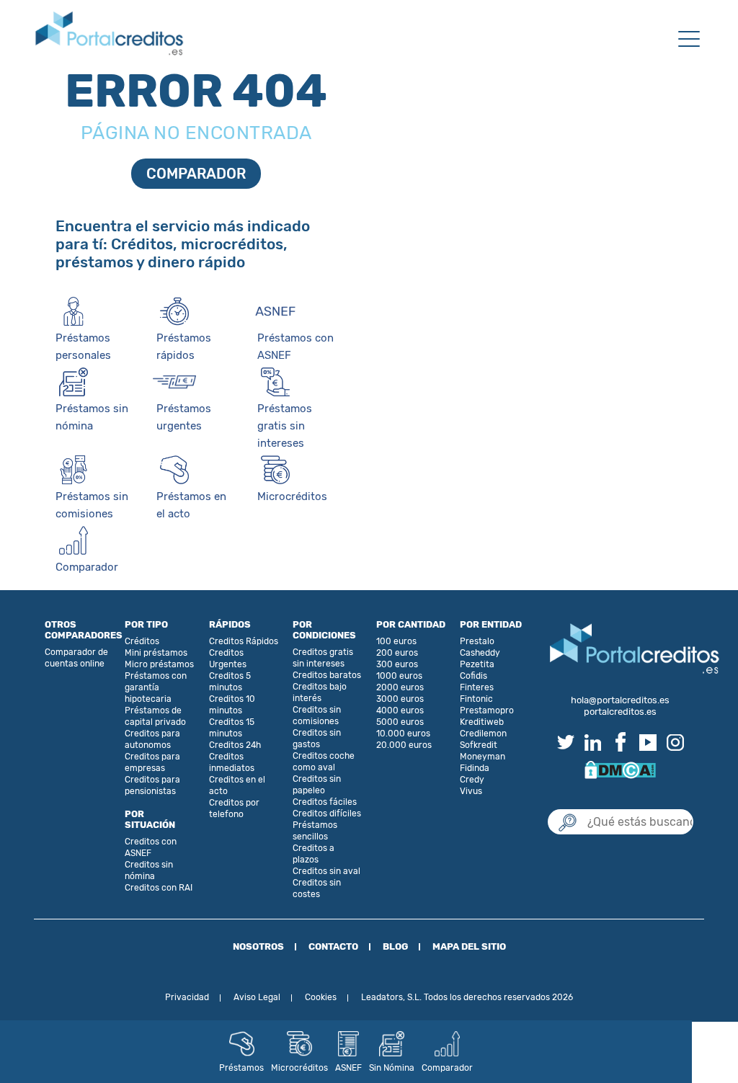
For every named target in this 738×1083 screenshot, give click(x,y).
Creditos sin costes (317, 888)
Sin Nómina (391, 1068)
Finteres (477, 687)
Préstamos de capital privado (155, 716)
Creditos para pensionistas (152, 785)
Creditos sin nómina (149, 870)
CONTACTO (333, 946)
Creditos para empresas (152, 762)
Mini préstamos (156, 653)
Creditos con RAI (158, 888)
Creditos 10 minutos (232, 705)
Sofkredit (478, 745)
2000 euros (400, 687)
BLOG (395, 946)
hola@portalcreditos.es (620, 700)
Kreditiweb (482, 722)
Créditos (142, 641)
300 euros (397, 664)
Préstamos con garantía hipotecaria (156, 687)
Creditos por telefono (234, 808)
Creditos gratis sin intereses (323, 658)
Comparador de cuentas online (76, 658)
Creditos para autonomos (152, 739)
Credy (472, 780)
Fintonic (476, 699)
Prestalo (477, 641)
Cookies (321, 997)
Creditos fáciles (325, 802)
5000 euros (400, 722)
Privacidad (187, 997)
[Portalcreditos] (635, 649)
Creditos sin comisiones (317, 715)
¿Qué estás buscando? (620, 794)
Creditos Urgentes (227, 658)
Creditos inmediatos (231, 762)
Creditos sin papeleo (317, 784)
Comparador (447, 1068)
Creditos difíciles (327, 813)
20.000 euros (404, 745)
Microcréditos (299, 1068)
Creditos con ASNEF (151, 847)
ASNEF (348, 1068)
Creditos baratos (327, 675)
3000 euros (400, 699)
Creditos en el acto (237, 785)
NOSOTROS (258, 946)
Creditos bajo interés (320, 692)
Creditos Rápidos (243, 641)
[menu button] (689, 40)
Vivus (471, 791)
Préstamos (241, 1068)
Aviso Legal (257, 997)
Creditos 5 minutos (230, 681)
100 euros (396, 641)
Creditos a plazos (313, 854)
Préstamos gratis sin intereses (284, 426)
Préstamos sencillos (315, 831)
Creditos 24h (235, 745)
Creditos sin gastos (317, 738)
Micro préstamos (159, 664)
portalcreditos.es (620, 711)
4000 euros (400, 710)
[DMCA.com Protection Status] (620, 768)
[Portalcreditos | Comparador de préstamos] (109, 34)
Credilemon (483, 733)
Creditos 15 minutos (231, 728)
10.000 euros (403, 733)
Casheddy (480, 653)
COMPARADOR (196, 173)
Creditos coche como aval (324, 761)
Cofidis (473, 676)
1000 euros (399, 676)
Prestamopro (487, 710)
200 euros (397, 653)
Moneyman (482, 757)
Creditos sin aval (326, 871)
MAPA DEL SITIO (469, 946)
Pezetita (477, 664)
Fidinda (474, 768)
